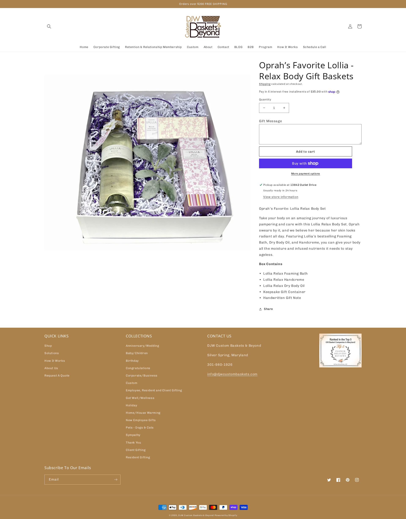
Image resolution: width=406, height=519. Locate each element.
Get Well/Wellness (140, 398)
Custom (131, 383)
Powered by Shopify (226, 515)
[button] (49, 26)
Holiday (131, 405)
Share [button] (268, 309)
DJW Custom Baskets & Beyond (196, 515)
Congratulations (138, 368)
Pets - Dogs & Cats (140, 427)
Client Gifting (135, 450)
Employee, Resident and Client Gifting (154, 390)
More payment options (305, 173)
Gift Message (270, 121)
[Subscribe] (115, 480)
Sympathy (133, 435)
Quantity (265, 99)
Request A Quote (57, 375)
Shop (48, 346)
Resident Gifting (138, 457)
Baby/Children (137, 353)
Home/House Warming (143, 413)
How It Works (54, 361)
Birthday (132, 361)
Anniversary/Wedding (142, 346)
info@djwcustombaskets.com (232, 374)
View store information (280, 197)
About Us (51, 368)
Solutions (51, 353)
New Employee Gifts (141, 420)
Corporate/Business (142, 375)
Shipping (265, 83)
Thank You (133, 442)
